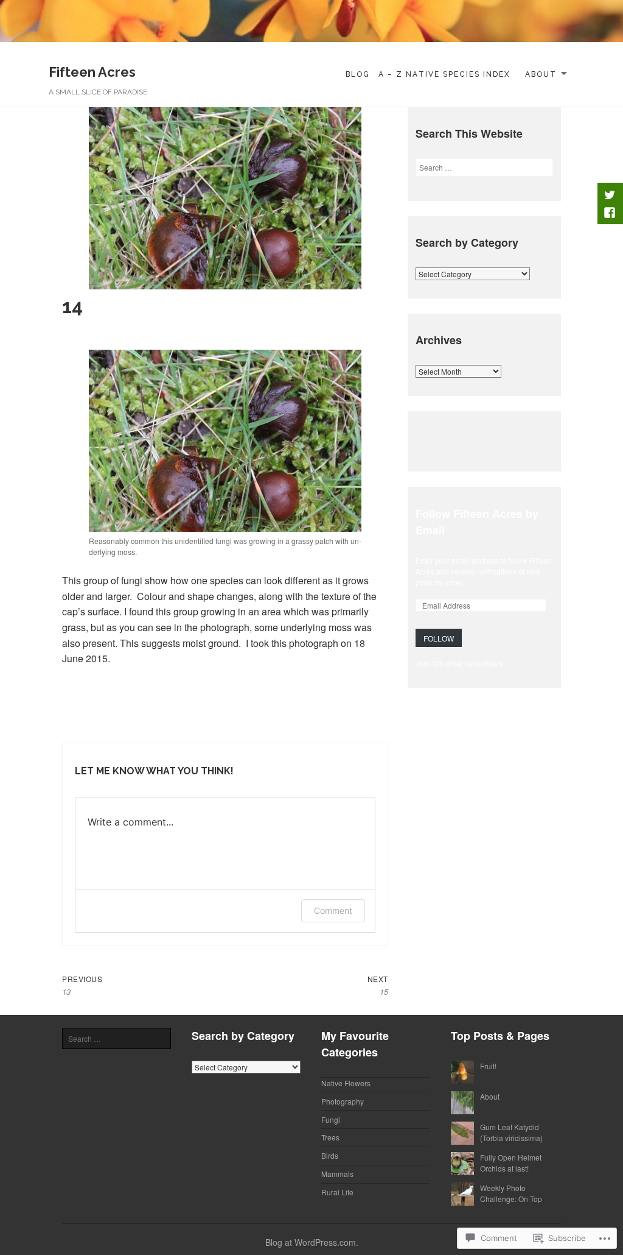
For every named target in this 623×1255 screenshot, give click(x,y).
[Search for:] (484, 167)
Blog (358, 74)
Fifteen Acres (92, 72)
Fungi (330, 1119)
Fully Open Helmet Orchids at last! (510, 1162)
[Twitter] (609, 194)
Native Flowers (346, 1083)
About (541, 74)
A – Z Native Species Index (444, 74)
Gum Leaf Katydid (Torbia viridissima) (511, 1132)
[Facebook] (609, 212)
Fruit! (488, 1066)
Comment (333, 910)
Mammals (337, 1173)
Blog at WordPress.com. (311, 1242)
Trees (330, 1137)
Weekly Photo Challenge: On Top (511, 1193)
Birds (329, 1155)
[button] (225, 441)
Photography (342, 1101)
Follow (438, 638)
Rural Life (337, 1192)
